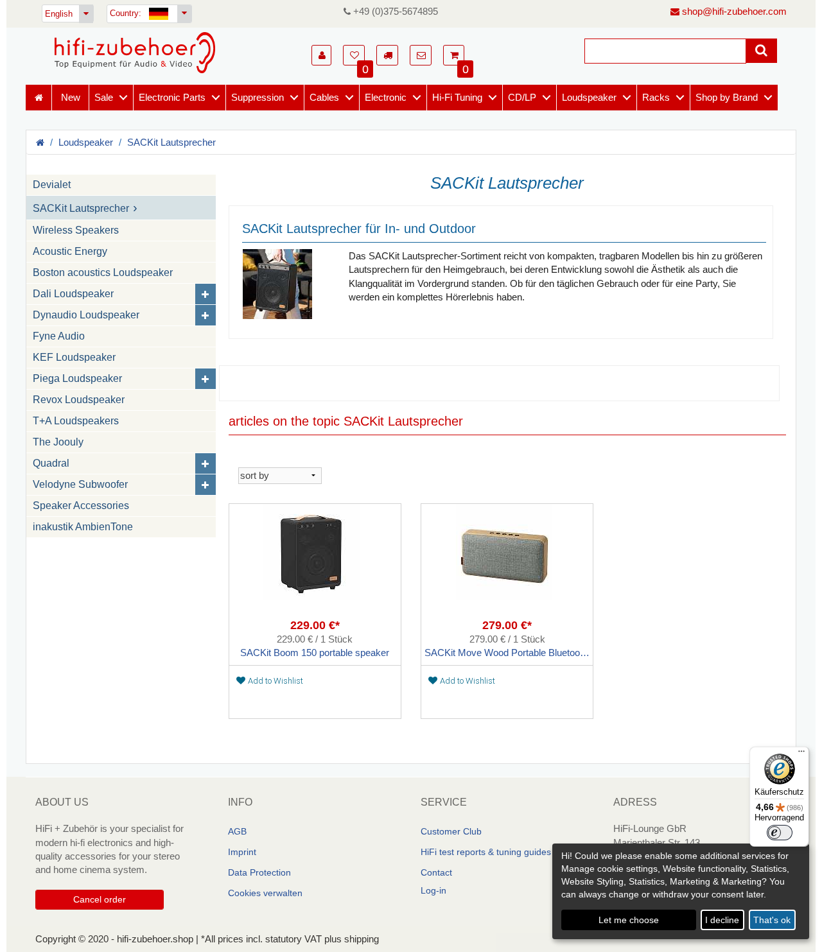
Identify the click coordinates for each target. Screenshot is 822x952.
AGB (237, 831)
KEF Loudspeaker (74, 357)
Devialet (52, 184)
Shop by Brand (726, 97)
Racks (656, 97)
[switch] (779, 832)
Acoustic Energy (70, 251)
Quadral (51, 463)
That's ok (772, 920)
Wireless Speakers (76, 230)
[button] (321, 55)
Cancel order (99, 899)
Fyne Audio (59, 336)
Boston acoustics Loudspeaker (103, 272)
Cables (324, 97)
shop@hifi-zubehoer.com (733, 11)
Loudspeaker (589, 97)
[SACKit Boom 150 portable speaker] (315, 561)
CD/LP (522, 97)
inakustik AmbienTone (83, 526)
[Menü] (801, 754)
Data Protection (259, 872)
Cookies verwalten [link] (265, 893)
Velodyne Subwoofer (80, 484)
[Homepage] (135, 52)
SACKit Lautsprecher (171, 142)
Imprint (242, 852)
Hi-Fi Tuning (457, 97)
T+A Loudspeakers (76, 420)
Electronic (386, 97)
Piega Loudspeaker (77, 378)
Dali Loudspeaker (73, 293)
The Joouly (58, 442)
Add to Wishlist (275, 681)
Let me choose (629, 920)
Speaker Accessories (81, 505)
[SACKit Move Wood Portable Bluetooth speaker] (507, 561)
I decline (722, 920)
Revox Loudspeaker (79, 399)
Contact (436, 872)
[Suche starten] (761, 51)
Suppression (257, 97)
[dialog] (680, 891)
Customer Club (451, 831)
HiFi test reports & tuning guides (486, 852)
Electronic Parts (172, 97)
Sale (103, 97)
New (70, 97)
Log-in (433, 890)
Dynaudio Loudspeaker (86, 314)
